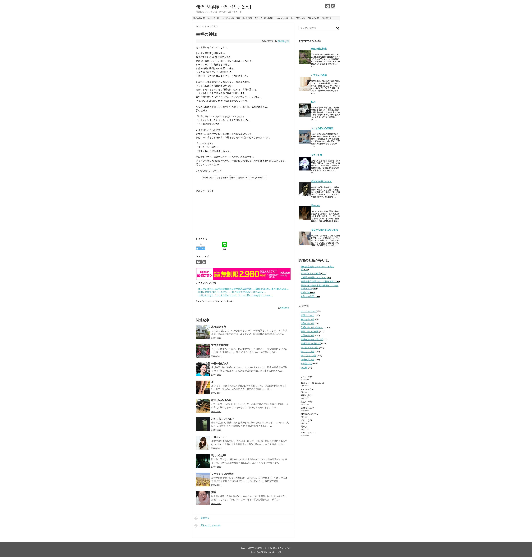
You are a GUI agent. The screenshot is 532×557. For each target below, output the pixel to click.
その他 (304, 367)
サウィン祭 (316, 155)
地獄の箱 (308, 292)
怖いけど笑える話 (310, 347)
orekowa (284, 308)
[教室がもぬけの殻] (203, 406)
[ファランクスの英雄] (203, 479)
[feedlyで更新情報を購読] (327, 6)
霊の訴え (205, 518)
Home (243, 548)
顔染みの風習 (310, 296)
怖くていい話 (282, 18)
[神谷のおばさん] (203, 369)
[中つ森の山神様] (203, 351)
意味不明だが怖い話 (311, 343)
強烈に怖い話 (213, 18)
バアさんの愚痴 (319, 75)
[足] (203, 387)
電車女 (304, 426)
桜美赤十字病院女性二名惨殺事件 (320, 281)
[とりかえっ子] (203, 443)
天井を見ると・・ (310, 408)
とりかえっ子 (218, 437)
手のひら (315, 205)
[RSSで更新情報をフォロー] (333, 6)
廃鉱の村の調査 (319, 48)
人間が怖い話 (228, 18)
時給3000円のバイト (321, 181)
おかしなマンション (222, 418)
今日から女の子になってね (324, 230)
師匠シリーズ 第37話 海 (312, 383)
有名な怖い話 (199, 18)
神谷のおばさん (220, 363)
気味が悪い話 (313, 18)
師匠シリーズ (307, 315)
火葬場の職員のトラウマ (316, 277)
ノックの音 (306, 377)
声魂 (213, 492)
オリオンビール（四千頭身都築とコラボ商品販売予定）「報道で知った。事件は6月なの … (243, 289)
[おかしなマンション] (203, 424)
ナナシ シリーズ (309, 311)
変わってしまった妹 (211, 525)
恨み (313, 102)
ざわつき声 (306, 420)
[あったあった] (203, 332)
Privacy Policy (285, 548)
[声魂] (203, 498)
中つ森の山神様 (220, 345)
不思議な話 (327, 18)
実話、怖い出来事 (244, 18)
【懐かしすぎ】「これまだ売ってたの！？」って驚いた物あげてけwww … (235, 295)
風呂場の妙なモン (310, 414)
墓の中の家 (306, 401)
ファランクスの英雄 (222, 473)
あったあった (218, 326)
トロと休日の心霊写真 (322, 128)
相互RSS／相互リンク (257, 548)
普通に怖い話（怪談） (264, 18)
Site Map (273, 548)
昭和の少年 (306, 395)
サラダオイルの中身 (313, 273)
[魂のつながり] (203, 461)
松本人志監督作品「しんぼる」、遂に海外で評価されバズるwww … (232, 292)
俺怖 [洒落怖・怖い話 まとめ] (223, 6)
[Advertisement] (219, 212)
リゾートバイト (308, 433)
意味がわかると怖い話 (312, 339)
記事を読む (216, 338)
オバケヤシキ (307, 389)
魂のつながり (218, 455)
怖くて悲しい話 (298, 18)
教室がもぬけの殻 (221, 400)
